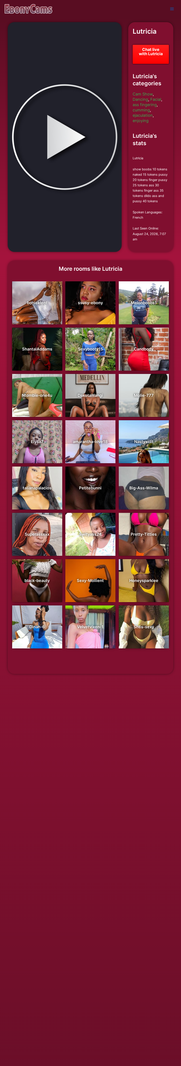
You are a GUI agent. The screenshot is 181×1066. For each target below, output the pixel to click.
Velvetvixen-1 (90, 626)
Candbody (143, 349)
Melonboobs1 (144, 302)
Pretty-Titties (144, 534)
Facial (155, 99)
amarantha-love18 (90, 441)
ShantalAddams (37, 349)
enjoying (141, 120)
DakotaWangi (90, 395)
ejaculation (143, 115)
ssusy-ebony (90, 302)
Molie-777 (144, 395)
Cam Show (143, 94)
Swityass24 (90, 534)
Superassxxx (37, 534)
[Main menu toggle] (172, 9)
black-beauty (37, 580)
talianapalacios (37, 488)
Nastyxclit (143, 441)
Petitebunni (90, 488)
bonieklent (37, 302)
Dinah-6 (37, 626)
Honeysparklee (143, 580)
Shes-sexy (144, 626)
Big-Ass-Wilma (143, 488)
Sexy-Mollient (90, 580)
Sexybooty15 (90, 349)
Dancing (140, 99)
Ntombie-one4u (37, 395)
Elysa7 (37, 441)
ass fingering (145, 104)
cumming (141, 110)
